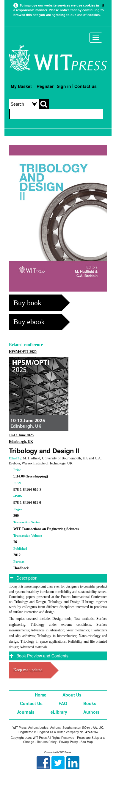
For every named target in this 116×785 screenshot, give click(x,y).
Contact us (85, 86)
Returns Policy (47, 742)
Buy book (27, 303)
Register (45, 86)
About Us (71, 695)
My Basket (21, 86)
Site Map (87, 742)
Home (40, 695)
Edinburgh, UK (21, 442)
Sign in (64, 86)
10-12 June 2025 (21, 435)
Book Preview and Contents (41, 656)
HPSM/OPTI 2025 (23, 352)
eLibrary (59, 712)
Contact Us (31, 703)
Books (89, 703)
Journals (26, 712)
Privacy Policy (68, 742)
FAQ (63, 703)
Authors (91, 712)
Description (26, 578)
